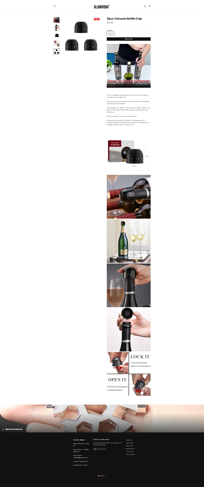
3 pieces (110, 33)
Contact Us (129, 440)
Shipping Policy (130, 449)
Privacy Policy (130, 451)
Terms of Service (130, 454)
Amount (110, 30)
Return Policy (129, 443)
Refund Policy (130, 446)
